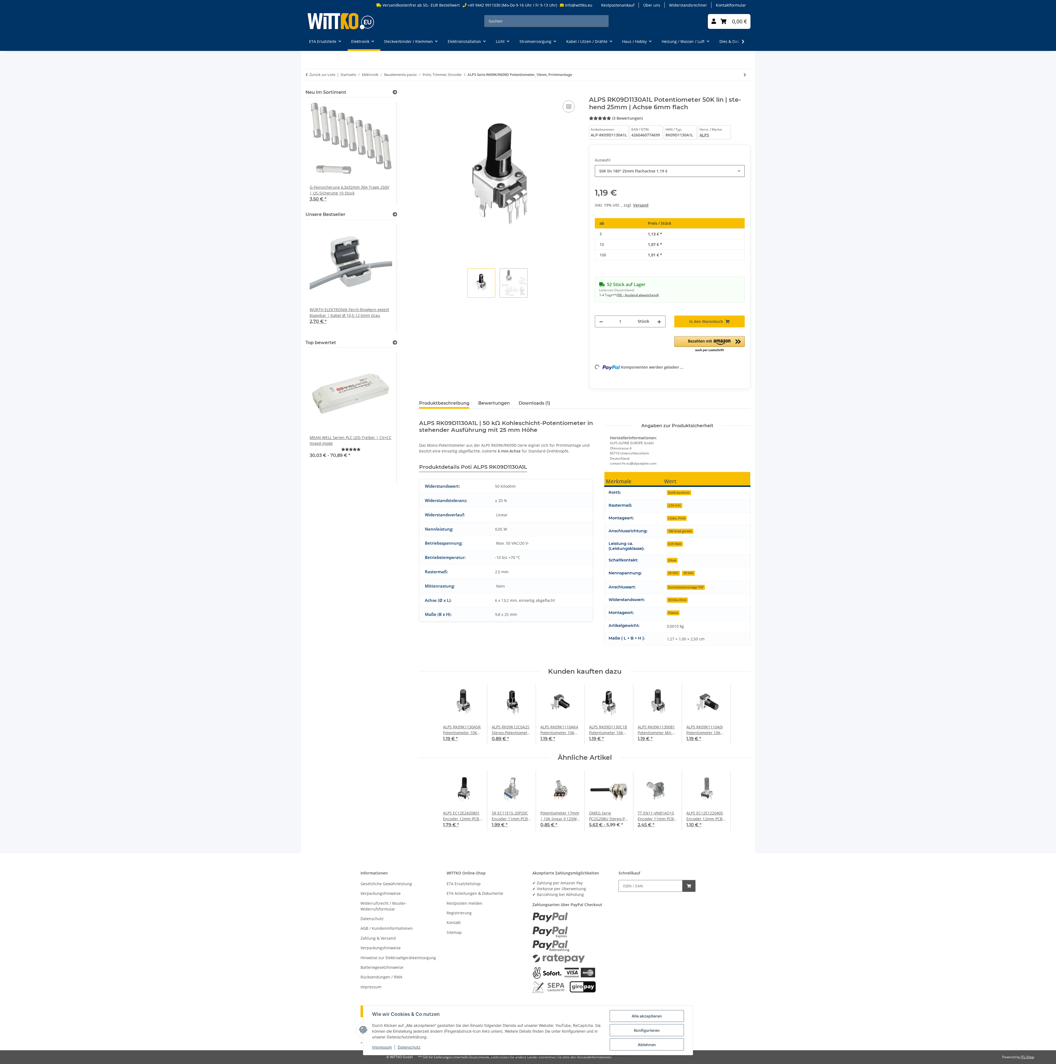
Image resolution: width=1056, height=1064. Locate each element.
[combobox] (670, 171)
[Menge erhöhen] (659, 321)
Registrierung (459, 912)
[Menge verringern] (601, 321)
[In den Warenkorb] (423, 93)
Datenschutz (409, 1047)
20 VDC (673, 573)
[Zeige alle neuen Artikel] (395, 92)
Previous (319, 153)
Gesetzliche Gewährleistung (386, 883)
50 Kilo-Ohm (677, 600)
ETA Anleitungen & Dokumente (475, 893)
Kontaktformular (731, 5)
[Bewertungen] (351, 449)
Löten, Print (676, 518)
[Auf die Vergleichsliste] (569, 106)
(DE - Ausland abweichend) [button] (638, 295)
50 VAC (689, 573)
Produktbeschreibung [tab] (444, 403)
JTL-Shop (1027, 1057)
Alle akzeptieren (647, 1016)
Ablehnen (647, 1044)
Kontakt (454, 922)
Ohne (672, 560)
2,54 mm (674, 505)
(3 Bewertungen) (627, 118)
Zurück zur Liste (322, 74)
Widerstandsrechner (688, 5)
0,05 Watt (674, 544)
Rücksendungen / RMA (381, 977)
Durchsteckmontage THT (685, 587)
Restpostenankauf (617, 5)
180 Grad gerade (680, 531)
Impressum (382, 1047)
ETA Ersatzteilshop (464, 883)
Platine (673, 613)
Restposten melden (464, 903)
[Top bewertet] (395, 342)
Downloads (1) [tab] (534, 403)
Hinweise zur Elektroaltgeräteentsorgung (398, 957)
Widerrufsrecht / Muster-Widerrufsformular (384, 906)
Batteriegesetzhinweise (382, 967)
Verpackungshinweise (381, 893)
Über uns (651, 5)
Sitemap (454, 932)
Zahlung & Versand (378, 938)
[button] (713, 21)
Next (383, 153)
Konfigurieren (647, 1030)
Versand (640, 205)
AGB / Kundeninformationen (387, 928)
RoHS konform (679, 492)
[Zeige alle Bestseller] (395, 214)
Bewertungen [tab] (494, 403)
